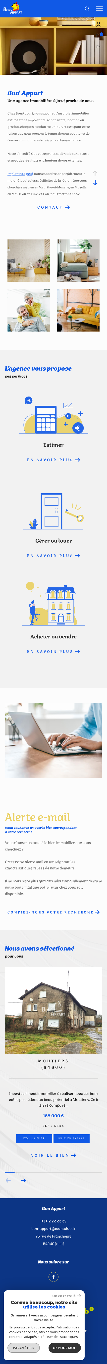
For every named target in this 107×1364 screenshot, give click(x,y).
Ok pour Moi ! (65, 1348)
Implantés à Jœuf (20, 174)
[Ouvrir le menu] (99, 8)
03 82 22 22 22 (53, 1222)
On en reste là (64, 1296)
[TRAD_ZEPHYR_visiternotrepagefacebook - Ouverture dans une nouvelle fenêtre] (53, 1278)
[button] (23, 1181)
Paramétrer (23, 1348)
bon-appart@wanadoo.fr (53, 1230)
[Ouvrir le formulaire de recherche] (87, 8)
